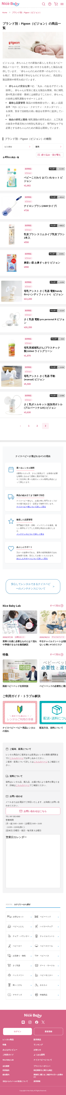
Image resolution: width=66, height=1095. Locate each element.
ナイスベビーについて (43, 1060)
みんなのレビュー (10, 1049)
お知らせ (37, 1049)
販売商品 (37, 1039)
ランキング (38, 1044)
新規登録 (48, 1031)
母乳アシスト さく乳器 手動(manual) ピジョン (39, 377)
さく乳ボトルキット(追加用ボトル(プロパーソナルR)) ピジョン (43, 406)
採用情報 (37, 1081)
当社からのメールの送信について (15, 1081)
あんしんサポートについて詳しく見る (32, 558)
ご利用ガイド (8, 1054)
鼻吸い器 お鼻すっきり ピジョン (42, 262)
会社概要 (6, 1066)
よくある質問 (39, 1054)
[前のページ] (20, 426)
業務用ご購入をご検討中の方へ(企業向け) (48, 1075)
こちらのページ (17, 758)
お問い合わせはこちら (35, 811)
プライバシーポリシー (42, 1066)
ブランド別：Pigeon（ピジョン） (26, 12)
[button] (43, 4)
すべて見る (55, 605)
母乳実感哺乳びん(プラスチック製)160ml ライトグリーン (42, 349)
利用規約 (6, 1070)
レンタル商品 (8, 1039)
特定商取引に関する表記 (43, 1070)
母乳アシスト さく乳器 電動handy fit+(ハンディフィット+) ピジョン (43, 292)
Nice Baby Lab (8, 1060)
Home (4, 12)
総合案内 (6, 1074)
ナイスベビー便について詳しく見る (31, 506)
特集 (4, 1044)
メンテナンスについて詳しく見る (30, 534)
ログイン (17, 1031)
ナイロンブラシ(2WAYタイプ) (40, 206)
